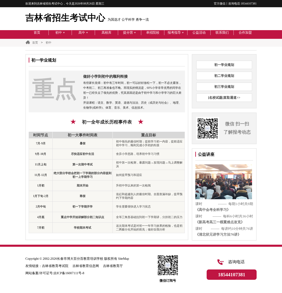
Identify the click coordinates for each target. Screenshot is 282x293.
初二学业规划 (224, 75)
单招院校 (152, 32)
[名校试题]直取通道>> (224, 97)
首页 (37, 32)
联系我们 (222, 32)
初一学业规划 (224, 64)
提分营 (128, 32)
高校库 (106, 32)
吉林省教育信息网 (85, 266)
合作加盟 (245, 32)
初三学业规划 (224, 86)
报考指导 (174, 32)
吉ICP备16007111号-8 (68, 273)
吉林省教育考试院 (55, 266)
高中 (81, 32)
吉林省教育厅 (113, 266)
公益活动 (199, 32)
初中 (58, 32)
